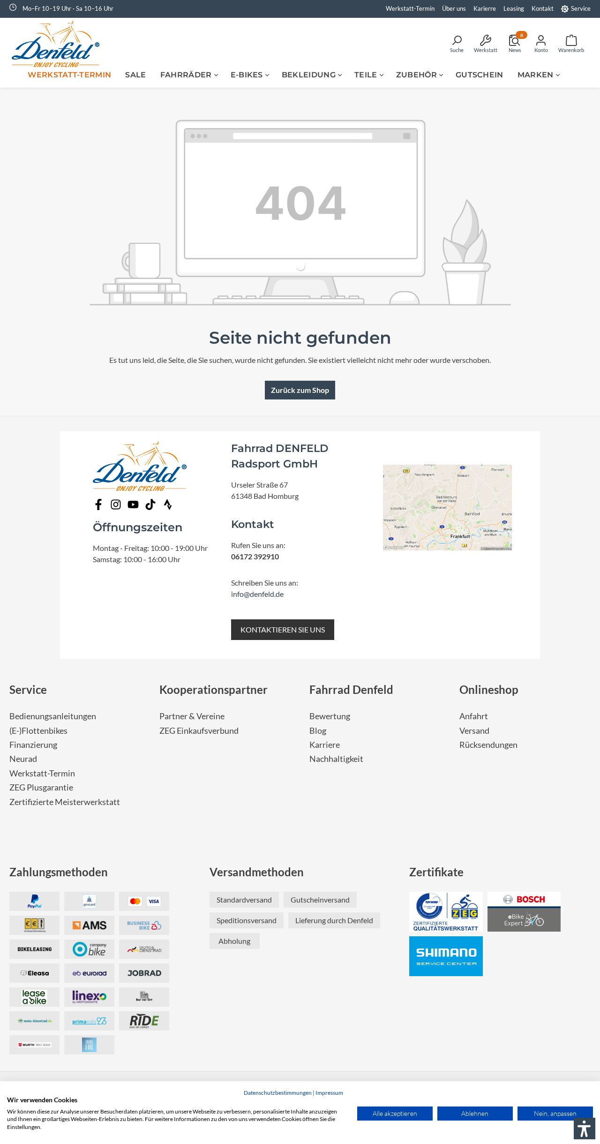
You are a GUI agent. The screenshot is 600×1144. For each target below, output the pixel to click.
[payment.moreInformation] (89, 925)
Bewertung (329, 716)
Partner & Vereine (192, 716)
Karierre (484, 8)
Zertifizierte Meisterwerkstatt (64, 802)
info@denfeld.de (257, 593)
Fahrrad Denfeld (351, 689)
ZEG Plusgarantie (41, 787)
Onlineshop (488, 689)
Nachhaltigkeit (336, 759)
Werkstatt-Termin (410, 8)
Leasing (513, 8)
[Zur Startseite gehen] (58, 43)
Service (581, 8)
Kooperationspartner (213, 689)
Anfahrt (473, 716)
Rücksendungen (488, 745)
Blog (317, 731)
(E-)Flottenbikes (38, 731)
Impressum (329, 1092)
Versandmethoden (257, 872)
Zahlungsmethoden (58, 872)
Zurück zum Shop (300, 389)
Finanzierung (33, 745)
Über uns (454, 8)
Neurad (23, 759)
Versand (474, 731)
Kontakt (543, 8)
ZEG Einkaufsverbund (199, 731)
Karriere (324, 745)
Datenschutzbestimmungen (278, 1092)
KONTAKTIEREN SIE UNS (282, 629)
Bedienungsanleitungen (52, 716)
